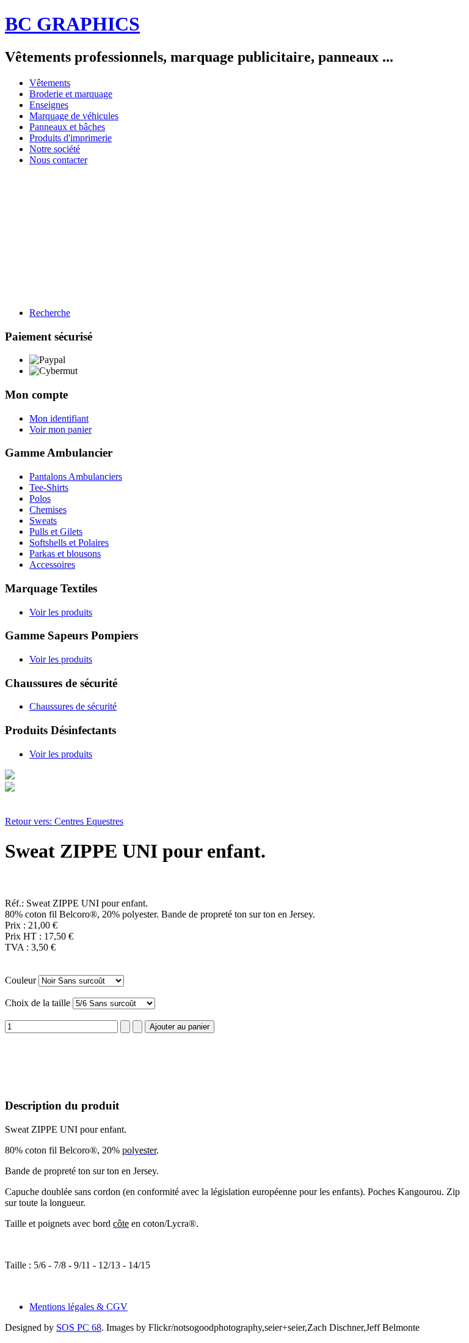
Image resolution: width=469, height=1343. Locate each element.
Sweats (43, 520)
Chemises (48, 509)
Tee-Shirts (48, 487)
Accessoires (52, 564)
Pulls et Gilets (55, 531)
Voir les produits (60, 612)
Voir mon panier (60, 429)
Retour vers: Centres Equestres (64, 821)
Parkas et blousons (65, 553)
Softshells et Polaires (69, 542)
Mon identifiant (59, 418)
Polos (40, 498)
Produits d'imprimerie (70, 138)
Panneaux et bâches (67, 127)
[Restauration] (60, 229)
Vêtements (49, 83)
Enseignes (48, 105)
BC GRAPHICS (72, 24)
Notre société (54, 149)
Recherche (49, 312)
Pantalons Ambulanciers (75, 476)
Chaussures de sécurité (73, 706)
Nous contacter (58, 160)
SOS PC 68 (78, 1327)
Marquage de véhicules (73, 116)
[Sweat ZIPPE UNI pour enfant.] (10, 776)
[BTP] (108, 229)
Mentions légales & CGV (78, 1306)
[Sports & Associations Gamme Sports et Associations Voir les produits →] (300, 229)
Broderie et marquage (70, 94)
